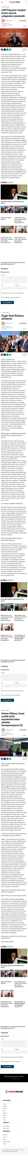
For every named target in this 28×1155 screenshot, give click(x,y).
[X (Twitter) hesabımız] (13, 1079)
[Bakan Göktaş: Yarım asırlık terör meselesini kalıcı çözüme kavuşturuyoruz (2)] (7, 231)
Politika (24, 26)
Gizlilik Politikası (6, 1141)
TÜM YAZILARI (23, 20)
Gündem (5, 1106)
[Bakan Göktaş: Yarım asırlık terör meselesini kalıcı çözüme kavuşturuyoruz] (20, 231)
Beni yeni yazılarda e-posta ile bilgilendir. (10, 297)
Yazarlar (5, 1104)
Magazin (5, 1115)
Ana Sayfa (5, 1134)
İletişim (4, 1143)
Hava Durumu (6, 1128)
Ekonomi (5, 1108)
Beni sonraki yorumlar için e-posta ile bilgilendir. (12, 293)
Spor (4, 1110)
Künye (4, 1119)
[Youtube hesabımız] (18, 1079)
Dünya (4, 1117)
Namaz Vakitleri (6, 1126)
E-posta (17, 285)
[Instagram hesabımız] (15, 1079)
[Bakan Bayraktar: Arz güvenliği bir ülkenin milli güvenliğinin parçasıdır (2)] (14, 253)
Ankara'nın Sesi (9, 20)
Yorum (3, 275)
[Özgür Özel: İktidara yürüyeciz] (7, 211)
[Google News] (24, 50)
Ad (2, 285)
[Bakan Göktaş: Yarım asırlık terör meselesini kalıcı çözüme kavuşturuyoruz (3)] (20, 211)
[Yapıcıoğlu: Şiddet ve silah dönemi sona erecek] (14, 192)
